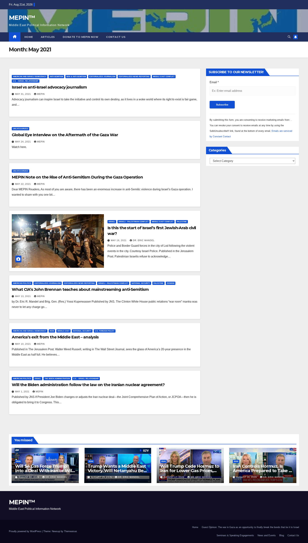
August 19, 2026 (101, 477)
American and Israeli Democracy (29, 76)
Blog (281, 535)
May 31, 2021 (23, 94)
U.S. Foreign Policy (104, 331)
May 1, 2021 (22, 391)
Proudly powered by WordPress (25, 531)
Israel (112, 222)
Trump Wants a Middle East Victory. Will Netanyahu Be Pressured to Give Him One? (117, 471)
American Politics (22, 283)
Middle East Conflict (163, 76)
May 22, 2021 (23, 184)
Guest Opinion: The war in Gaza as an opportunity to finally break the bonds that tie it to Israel (250, 527)
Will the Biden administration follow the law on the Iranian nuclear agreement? (88, 384)
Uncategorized (20, 129)
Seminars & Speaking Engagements (235, 535)
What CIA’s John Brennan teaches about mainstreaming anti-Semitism (80, 289)
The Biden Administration (57, 378)
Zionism (170, 283)
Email (214, 82)
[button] (289, 36)
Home (28, 37)
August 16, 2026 (247, 477)
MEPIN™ (22, 17)
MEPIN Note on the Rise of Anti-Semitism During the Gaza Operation (77, 177)
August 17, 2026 (174, 477)
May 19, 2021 (119, 240)
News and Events (267, 535)
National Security (141, 283)
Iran (52, 331)
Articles (48, 37)
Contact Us (115, 37)
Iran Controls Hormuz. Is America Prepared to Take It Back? (262, 471)
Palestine (182, 222)
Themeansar (70, 531)
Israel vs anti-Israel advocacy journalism (49, 87)
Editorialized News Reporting (134, 76)
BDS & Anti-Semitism (76, 76)
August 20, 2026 (29, 477)
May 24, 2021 (23, 141)
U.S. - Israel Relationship (25, 81)
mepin (41, 94)
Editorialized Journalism (102, 76)
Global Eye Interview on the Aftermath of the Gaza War (65, 134)
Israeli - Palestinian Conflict (133, 222)
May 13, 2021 (23, 296)
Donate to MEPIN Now (80, 37)
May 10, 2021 (23, 344)
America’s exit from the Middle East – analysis (55, 337)
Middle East (63, 331)
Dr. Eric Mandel (144, 240)
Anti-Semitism (56, 76)
